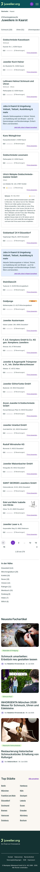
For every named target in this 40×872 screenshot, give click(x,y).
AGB (24, 860)
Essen (22, 805)
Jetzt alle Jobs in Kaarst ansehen (25, 127)
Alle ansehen (34, 779)
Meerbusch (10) (7, 590)
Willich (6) (5, 601)
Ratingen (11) (6, 587)
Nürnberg (23, 815)
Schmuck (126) (6, 30)
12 (30, 543)
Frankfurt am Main (8, 796)
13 (36, 543)
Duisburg (5, 820)
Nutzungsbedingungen (14, 860)
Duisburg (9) (5, 594)
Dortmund (5, 805)
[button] (31, 4)
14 (4, 547)
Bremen (4, 810)
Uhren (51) (20, 30)
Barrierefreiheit (29, 857)
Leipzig (23, 801)
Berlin (3, 786)
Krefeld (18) (5, 575)
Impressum (31, 860)
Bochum (23, 820)
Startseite (4, 11)
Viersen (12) (5, 583)
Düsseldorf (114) (7, 568)
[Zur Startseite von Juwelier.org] (10, 4)
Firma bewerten (32, 52)
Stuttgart (23, 796)
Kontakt (10, 857)
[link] (20, 46)
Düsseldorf (5, 801)
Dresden (23, 810)
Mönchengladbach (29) (9, 572)
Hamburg (23, 786)
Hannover (5, 815)
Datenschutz (18, 857)
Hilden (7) (4, 598)
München (5, 791)
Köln (21, 791)
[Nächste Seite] (37, 547)
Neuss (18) (5, 579)
